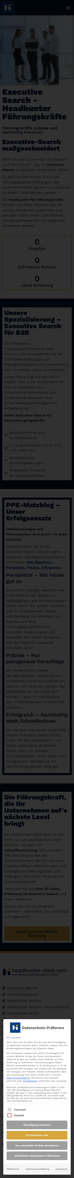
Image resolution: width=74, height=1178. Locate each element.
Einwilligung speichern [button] (37, 1124)
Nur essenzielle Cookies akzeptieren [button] (37, 1145)
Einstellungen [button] (30, 1081)
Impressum (61, 1169)
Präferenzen (13, 1169)
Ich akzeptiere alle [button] (37, 1135)
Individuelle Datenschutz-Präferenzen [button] (37, 1155)
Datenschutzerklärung (18, 1078)
